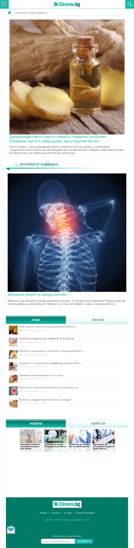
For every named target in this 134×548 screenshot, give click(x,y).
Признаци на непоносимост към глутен (41, 375)
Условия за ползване (85, 513)
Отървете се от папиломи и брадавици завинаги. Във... (50, 363)
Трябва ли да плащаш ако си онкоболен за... (79, 445)
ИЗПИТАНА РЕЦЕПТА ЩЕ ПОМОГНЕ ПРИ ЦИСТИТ (47, 338)
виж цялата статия (37, 330)
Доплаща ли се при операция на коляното (55, 445)
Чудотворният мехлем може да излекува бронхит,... (48, 326)
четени (98, 319)
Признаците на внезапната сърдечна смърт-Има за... (103, 446)
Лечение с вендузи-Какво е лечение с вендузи (45, 399)
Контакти (55, 513)
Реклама (43, 513)
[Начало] (67, 504)
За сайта (68, 513)
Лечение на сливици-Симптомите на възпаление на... (49, 387)
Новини (36, 423)
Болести (98, 423)
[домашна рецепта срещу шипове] (67, 232)
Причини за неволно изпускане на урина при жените (30, 446)
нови (36, 319)
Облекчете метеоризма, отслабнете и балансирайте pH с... (52, 351)
